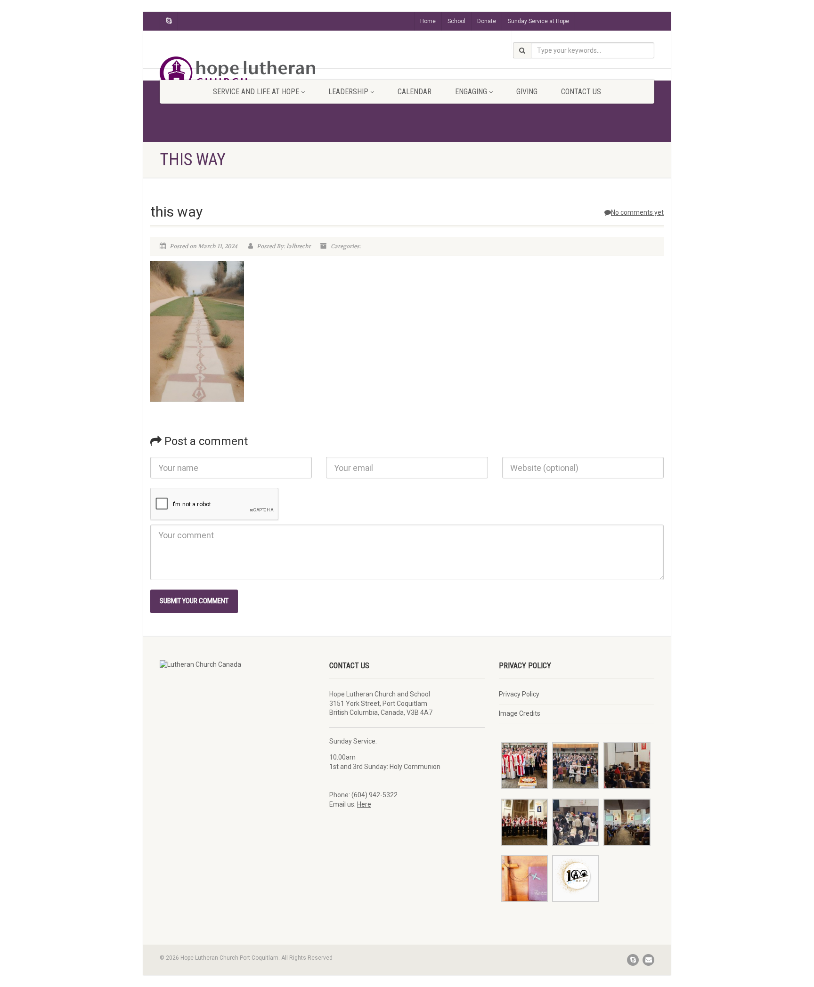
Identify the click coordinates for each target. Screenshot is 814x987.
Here (364, 804)
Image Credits (519, 713)
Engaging (471, 91)
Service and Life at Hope (256, 91)
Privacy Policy (519, 694)
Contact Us (581, 91)
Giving (526, 91)
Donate (486, 21)
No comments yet (637, 212)
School (456, 21)
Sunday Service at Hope (538, 21)
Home (428, 21)
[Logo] (237, 73)
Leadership (348, 91)
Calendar (414, 91)
